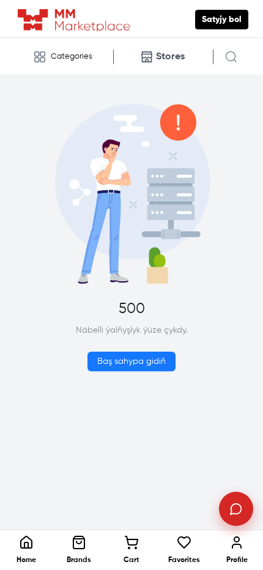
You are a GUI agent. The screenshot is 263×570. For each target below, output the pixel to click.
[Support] (236, 509)
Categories (71, 57)
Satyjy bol (222, 19)
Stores (170, 57)
